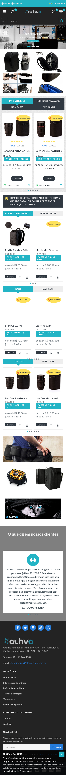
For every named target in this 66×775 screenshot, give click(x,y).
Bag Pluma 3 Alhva (44, 326)
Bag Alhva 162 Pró (13, 326)
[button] (28, 190)
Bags (18, 289)
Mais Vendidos (17, 101)
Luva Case (18, 361)
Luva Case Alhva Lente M (17, 151)
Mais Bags (48, 289)
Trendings (49, 107)
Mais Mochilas (48, 213)
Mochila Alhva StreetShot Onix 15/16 (49, 250)
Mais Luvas (48, 361)
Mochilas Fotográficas (18, 213)
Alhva (12, 145)
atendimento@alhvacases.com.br (28, 663)
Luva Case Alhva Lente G (49, 151)
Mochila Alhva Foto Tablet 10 (18, 250)
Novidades (17, 107)
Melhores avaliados (48, 101)
